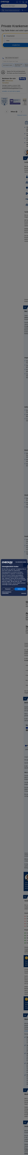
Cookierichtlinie (5, 593)
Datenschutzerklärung (6, 591)
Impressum (23, 593)
